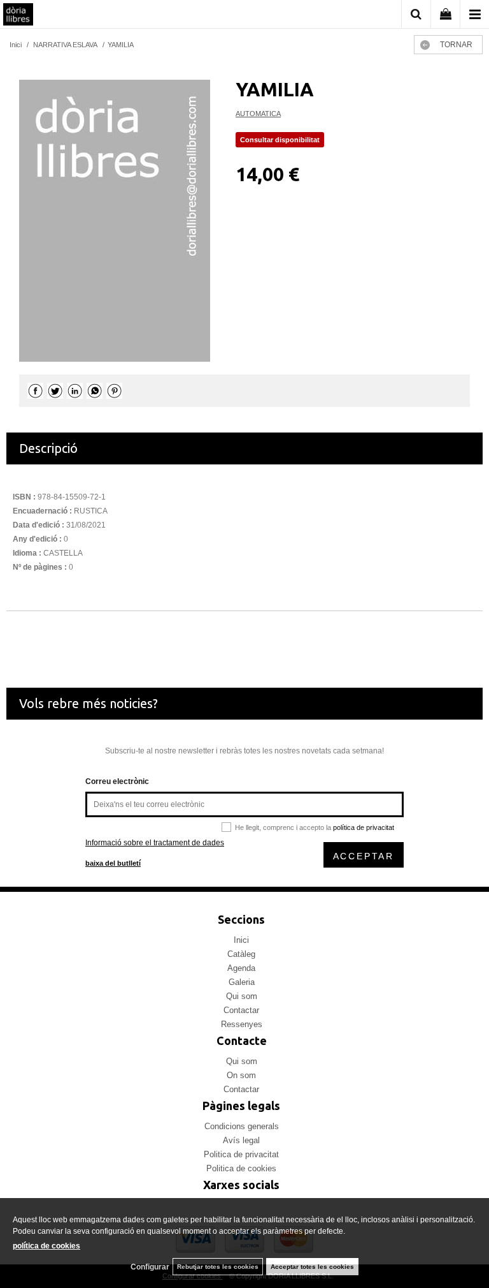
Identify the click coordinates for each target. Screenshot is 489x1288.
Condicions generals (241, 1126)
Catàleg (241, 954)
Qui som (241, 996)
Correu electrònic (117, 781)
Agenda (241, 968)
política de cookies (46, 1245)
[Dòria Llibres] (18, 16)
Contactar (241, 1010)
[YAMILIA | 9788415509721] (114, 221)
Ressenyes (241, 1024)
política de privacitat (363, 827)
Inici (241, 940)
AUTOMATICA (258, 113)
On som (241, 1075)
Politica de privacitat (241, 1154)
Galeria (242, 982)
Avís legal (241, 1140)
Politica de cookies (241, 1168)
